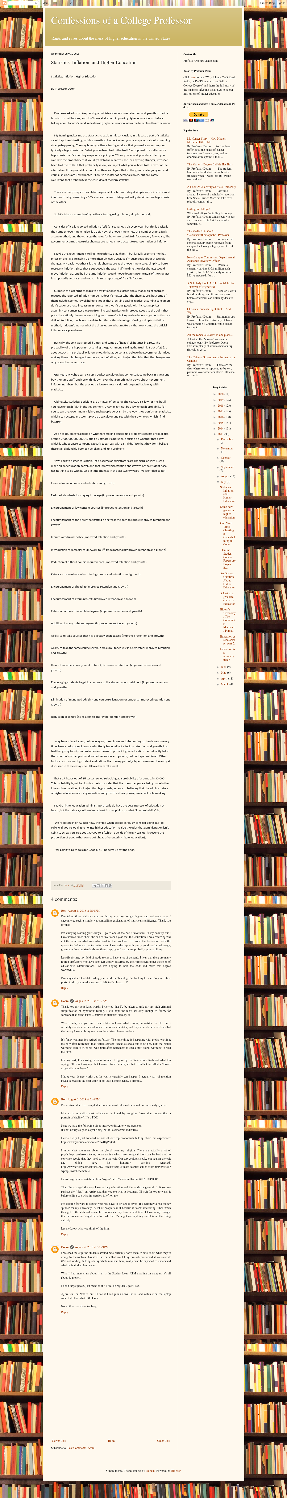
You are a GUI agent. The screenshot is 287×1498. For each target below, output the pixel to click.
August (225, 476)
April (224, 678)
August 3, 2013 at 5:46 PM (84, 1099)
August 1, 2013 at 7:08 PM (84, 911)
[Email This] (94, 886)
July (224, 482)
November (227, 448)
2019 (221, 400)
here (193, 77)
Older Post (163, 1441)
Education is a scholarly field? (227, 654)
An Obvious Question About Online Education (227, 580)
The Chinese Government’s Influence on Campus (211, 359)
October (225, 458)
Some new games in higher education (227, 512)
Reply (64, 988)
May (224, 672)
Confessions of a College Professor (121, 19)
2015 (221, 423)
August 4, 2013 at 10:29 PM (91, 1247)
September (227, 467)
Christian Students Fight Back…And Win (209, 310)
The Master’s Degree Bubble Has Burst (210, 164)
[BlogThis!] (98, 886)
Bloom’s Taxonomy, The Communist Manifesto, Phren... (228, 619)
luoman (150, 1471)
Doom (65, 1001)
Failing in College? (198, 209)
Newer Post (59, 1441)
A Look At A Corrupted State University (211, 187)
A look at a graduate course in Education (227, 598)
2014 (221, 428)
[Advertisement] (110, 1406)
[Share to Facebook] (106, 886)
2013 (221, 434)
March (225, 684)
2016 (221, 417)
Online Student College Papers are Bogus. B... (228, 559)
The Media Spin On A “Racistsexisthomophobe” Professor (208, 233)
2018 (221, 405)
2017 (221, 411)
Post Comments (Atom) (81, 1448)
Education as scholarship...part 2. (227, 640)
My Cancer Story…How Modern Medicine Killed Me (206, 140)
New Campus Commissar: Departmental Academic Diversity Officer (211, 259)
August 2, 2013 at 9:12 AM (91, 1001)
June (224, 667)
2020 (221, 394)
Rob (63, 910)
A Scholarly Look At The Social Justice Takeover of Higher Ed (211, 285)
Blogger (175, 1471)
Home (111, 1441)
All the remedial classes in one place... (210, 335)
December (227, 439)
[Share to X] (102, 886)
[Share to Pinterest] (110, 886)
